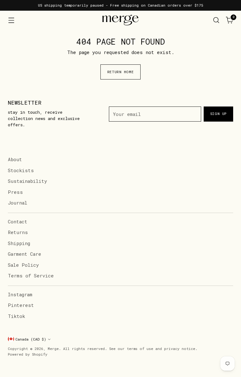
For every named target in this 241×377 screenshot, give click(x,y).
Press (15, 192)
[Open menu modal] (11, 20)
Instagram (20, 294)
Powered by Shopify (27, 354)
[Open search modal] (216, 20)
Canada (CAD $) (30, 339)
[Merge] (120, 20)
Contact (17, 221)
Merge (53, 348)
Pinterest (21, 305)
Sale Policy (23, 265)
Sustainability (27, 181)
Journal (17, 202)
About (15, 159)
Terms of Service (31, 275)
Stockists (21, 170)
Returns (18, 232)
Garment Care (24, 254)
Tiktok (16, 316)
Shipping (19, 243)
